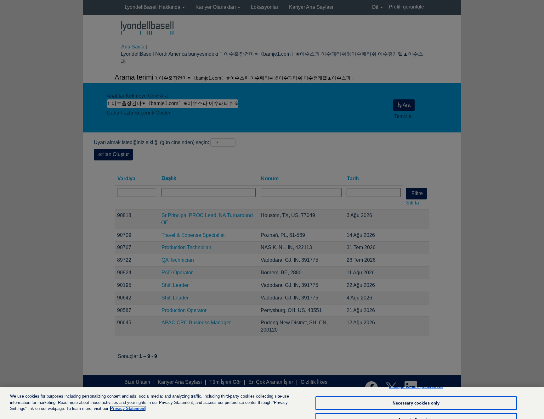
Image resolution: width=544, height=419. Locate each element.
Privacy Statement (127, 408)
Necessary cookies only (416, 403)
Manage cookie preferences (416, 386)
